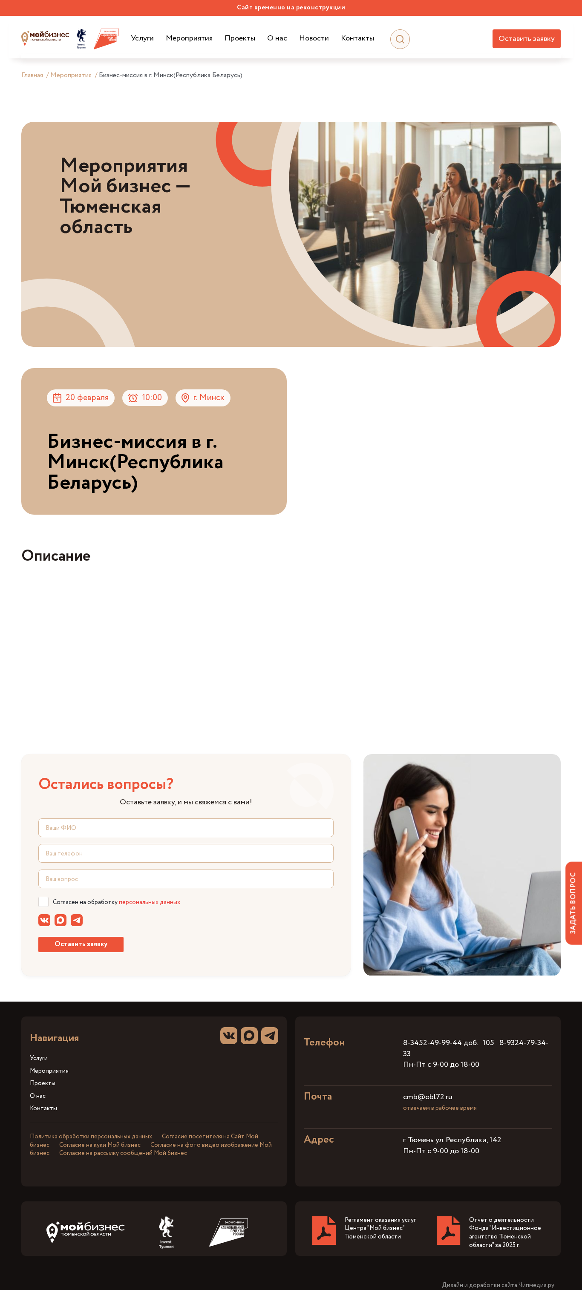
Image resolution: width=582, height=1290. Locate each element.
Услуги (142, 38)
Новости (314, 38)
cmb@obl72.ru (427, 1097)
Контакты (357, 38)
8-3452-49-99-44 (432, 1042)
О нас (277, 38)
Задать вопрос (573, 903)
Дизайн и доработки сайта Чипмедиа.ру (498, 1285)
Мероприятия (189, 38)
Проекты (240, 38)
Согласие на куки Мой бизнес (100, 1145)
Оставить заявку (526, 38)
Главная (32, 75)
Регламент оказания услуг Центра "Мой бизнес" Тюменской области (380, 1228)
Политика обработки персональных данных (91, 1136)
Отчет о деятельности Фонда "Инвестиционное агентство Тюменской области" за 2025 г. (505, 1233)
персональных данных (149, 902)
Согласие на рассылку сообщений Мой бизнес (123, 1153)
